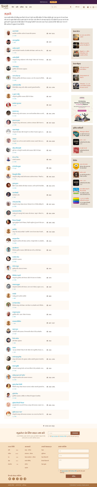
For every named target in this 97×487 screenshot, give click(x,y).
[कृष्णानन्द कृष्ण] (8, 122)
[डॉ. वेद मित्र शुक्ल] (8, 168)
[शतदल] (8, 349)
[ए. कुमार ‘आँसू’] (8, 96)
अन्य (30, 7)
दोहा (13, 461)
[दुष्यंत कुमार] (8, 185)
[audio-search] (71, 7)
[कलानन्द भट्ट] (8, 113)
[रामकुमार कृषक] (8, 314)
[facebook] (9, 479)
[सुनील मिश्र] (8, 395)
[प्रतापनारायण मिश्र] (8, 212)
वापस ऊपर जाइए (50, 426)
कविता (22, 7)
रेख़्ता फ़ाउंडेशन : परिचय (30, 457)
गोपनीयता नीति (63, 436)
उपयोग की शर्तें (18, 485)
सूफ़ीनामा (43, 453)
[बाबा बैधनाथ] (8, 249)
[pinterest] (21, 479)
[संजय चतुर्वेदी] (8, 367)
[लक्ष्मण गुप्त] (8, 331)
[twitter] (13, 479)
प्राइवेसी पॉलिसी (11, 485)
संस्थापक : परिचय (29, 453)
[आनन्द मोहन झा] (8, 77)
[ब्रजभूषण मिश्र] (8, 240)
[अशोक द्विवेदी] (8, 59)
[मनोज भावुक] (8, 268)
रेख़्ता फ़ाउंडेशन (55, 436)
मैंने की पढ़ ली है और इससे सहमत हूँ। (64, 436)
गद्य (26, 7)
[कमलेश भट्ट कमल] (8, 105)
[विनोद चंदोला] (8, 340)
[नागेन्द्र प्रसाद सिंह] (8, 203)
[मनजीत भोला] (8, 258)
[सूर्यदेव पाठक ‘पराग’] (8, 413)
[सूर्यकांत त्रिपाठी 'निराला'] (8, 404)
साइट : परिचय (28, 450)
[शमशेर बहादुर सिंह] (8, 358)
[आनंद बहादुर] (8, 68)
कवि (17, 7)
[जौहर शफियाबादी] (8, 149)
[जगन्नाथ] (8, 140)
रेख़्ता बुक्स (43, 464)
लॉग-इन (77, 7)
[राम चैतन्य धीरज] (8, 304)
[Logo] (4, 7)
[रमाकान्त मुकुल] (8, 286)
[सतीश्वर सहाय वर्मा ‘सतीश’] (8, 377)
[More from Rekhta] (83, 7)
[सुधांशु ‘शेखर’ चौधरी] (8, 386)
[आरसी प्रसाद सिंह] (8, 86)
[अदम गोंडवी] (8, 33)
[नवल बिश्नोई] (8, 194)
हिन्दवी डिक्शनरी (45, 461)
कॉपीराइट (24, 485)
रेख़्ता (42, 450)
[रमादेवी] (8, 295)
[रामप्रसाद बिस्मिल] (8, 323)
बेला (13, 7)
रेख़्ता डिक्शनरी (44, 457)
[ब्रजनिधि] (8, 231)
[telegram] (25, 479)
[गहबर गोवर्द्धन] (8, 131)
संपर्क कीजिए (28, 461)
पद (13, 457)
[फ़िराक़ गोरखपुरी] (8, 222)
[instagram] (17, 479)
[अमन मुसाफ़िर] (8, 42)
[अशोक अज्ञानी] (8, 50)
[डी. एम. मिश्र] (8, 159)
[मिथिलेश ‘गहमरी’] (8, 277)
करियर (26, 464)
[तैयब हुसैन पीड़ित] (8, 176)
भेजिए (73, 476)
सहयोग (26, 468)
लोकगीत (13, 464)
